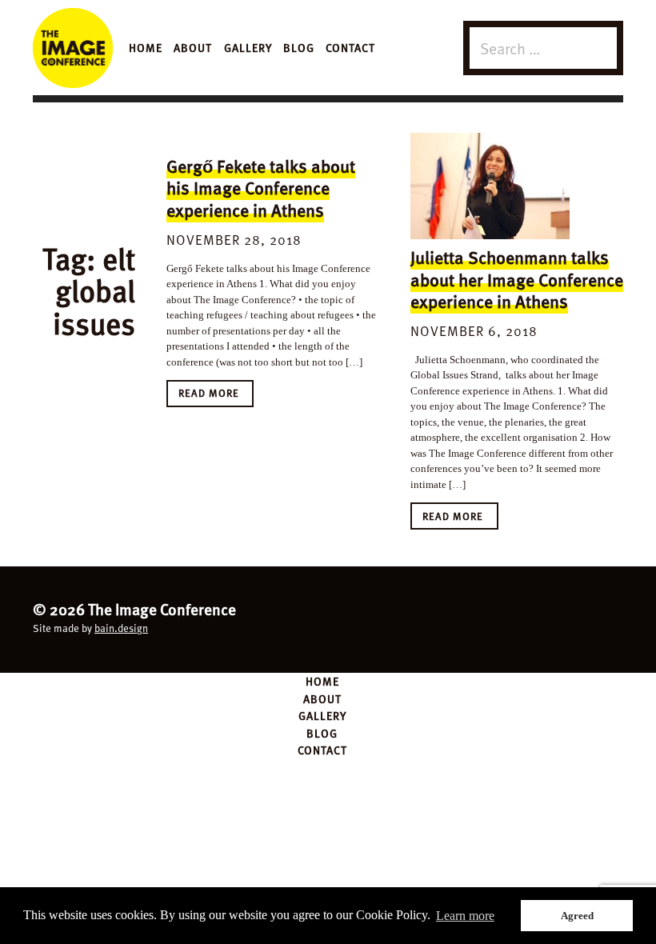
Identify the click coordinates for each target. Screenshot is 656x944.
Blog (298, 47)
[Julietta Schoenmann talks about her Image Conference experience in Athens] (490, 186)
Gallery (248, 47)
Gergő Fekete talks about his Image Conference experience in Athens (260, 188)
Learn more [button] (465, 915)
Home (145, 47)
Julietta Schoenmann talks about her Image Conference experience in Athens (516, 279)
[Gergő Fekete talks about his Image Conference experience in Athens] (246, 141)
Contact (350, 47)
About (193, 47)
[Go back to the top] (328, 617)
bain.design (121, 628)
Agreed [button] (577, 916)
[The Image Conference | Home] (73, 48)
